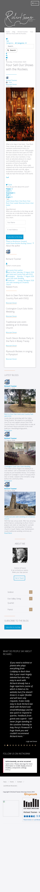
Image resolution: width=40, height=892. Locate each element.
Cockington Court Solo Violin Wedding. (17, 466)
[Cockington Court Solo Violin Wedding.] (20, 464)
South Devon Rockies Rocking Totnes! (19, 243)
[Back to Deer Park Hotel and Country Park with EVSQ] (20, 412)
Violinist (11, 592)
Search (12, 50)
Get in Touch (19, 578)
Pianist (10, 609)
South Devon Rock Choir (14, 201)
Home (12, 782)
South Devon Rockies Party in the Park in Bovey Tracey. (20, 340)
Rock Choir (26, 201)
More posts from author (14, 270)
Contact (19, 782)
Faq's (5, 782)
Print (10, 82)
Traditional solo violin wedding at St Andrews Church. (17, 324)
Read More (8, 430)
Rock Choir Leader (12, 203)
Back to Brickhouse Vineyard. (17, 241)
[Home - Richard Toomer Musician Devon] (20, 27)
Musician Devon (11, 84)
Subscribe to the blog (14, 237)
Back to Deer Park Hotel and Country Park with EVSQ (19, 297)
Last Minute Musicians (10, 786)
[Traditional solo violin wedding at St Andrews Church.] (20, 515)
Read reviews (28, 820)
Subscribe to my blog (13, 627)
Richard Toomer (11, 80)
